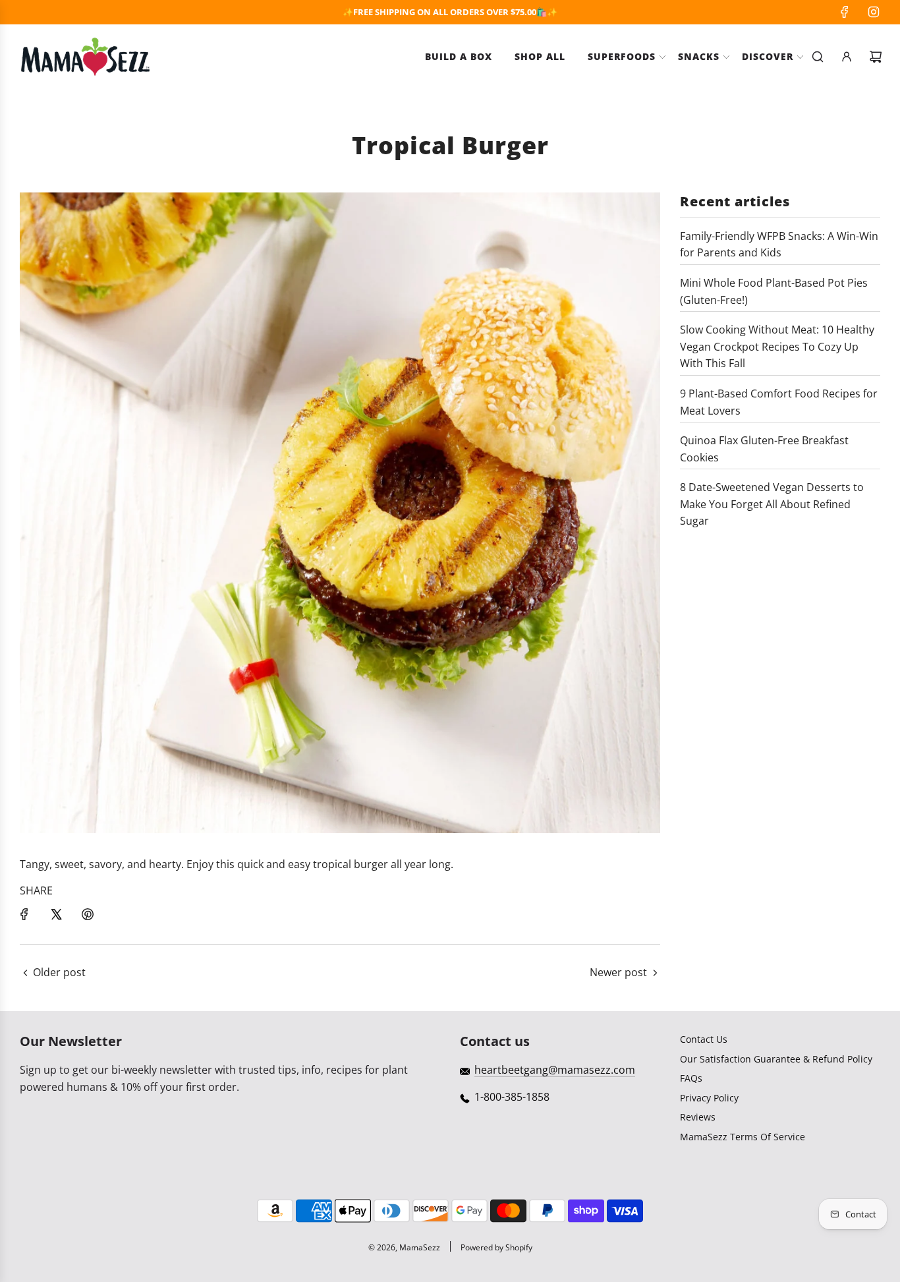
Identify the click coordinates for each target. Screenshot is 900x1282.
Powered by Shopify (496, 1247)
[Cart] (875, 56)
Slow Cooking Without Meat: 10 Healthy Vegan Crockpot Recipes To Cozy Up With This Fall (777, 346)
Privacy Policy (709, 1098)
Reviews (698, 1117)
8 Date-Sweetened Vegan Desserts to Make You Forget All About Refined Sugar (772, 504)
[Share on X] (56, 914)
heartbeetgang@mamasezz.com (554, 1070)
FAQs (691, 1078)
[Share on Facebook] (24, 914)
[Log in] (846, 56)
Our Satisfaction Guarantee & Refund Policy (776, 1059)
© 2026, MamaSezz (404, 1247)
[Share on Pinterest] (87, 914)
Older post (59, 972)
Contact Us (703, 1039)
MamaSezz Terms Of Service (742, 1136)
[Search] (817, 56)
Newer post (618, 972)
